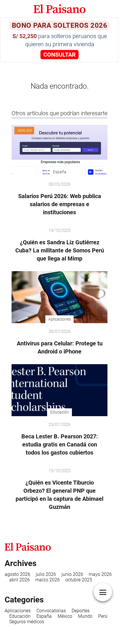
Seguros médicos (26, 621)
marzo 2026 (47, 580)
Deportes (81, 610)
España (44, 616)
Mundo (85, 616)
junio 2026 (72, 574)
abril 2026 (19, 580)
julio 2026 (46, 574)
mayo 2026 (100, 574)
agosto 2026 (17, 574)
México (64, 616)
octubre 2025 (78, 580)
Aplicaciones (18, 610)
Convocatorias (51, 610)
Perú (102, 616)
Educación (20, 616)
